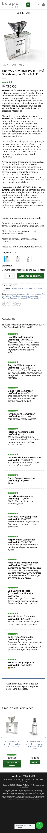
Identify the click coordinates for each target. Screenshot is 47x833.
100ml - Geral (18, 65)
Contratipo (36, 294)
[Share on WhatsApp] (4, 304)
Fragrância (15, 296)
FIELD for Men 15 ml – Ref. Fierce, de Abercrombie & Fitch (34, 745)
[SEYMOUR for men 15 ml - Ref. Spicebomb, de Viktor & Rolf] (28, 259)
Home (5, 65)
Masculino (34, 296)
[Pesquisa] (39, 4)
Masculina (25, 296)
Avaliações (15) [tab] (8, 319)
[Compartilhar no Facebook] (9, 304)
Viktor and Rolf (34, 298)
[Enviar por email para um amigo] (18, 304)
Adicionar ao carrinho (30, 276)
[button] (28, 4)
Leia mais (34, 762)
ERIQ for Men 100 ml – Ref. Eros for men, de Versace (12, 744)
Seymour (13, 298)
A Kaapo (23, 782)
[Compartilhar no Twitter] (14, 304)
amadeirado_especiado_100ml (19, 294)
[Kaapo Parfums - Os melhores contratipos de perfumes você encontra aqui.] (13, 4)
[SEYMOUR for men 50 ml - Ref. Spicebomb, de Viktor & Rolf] (18, 259)
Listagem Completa (34, 780)
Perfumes (6, 290)
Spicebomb (22, 298)
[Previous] (2, 742)
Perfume (5, 298)
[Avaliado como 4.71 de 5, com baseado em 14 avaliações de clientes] (23, 82)
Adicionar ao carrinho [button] (12, 763)
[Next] (44, 742)
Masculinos (28, 288)
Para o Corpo (19, 780)
